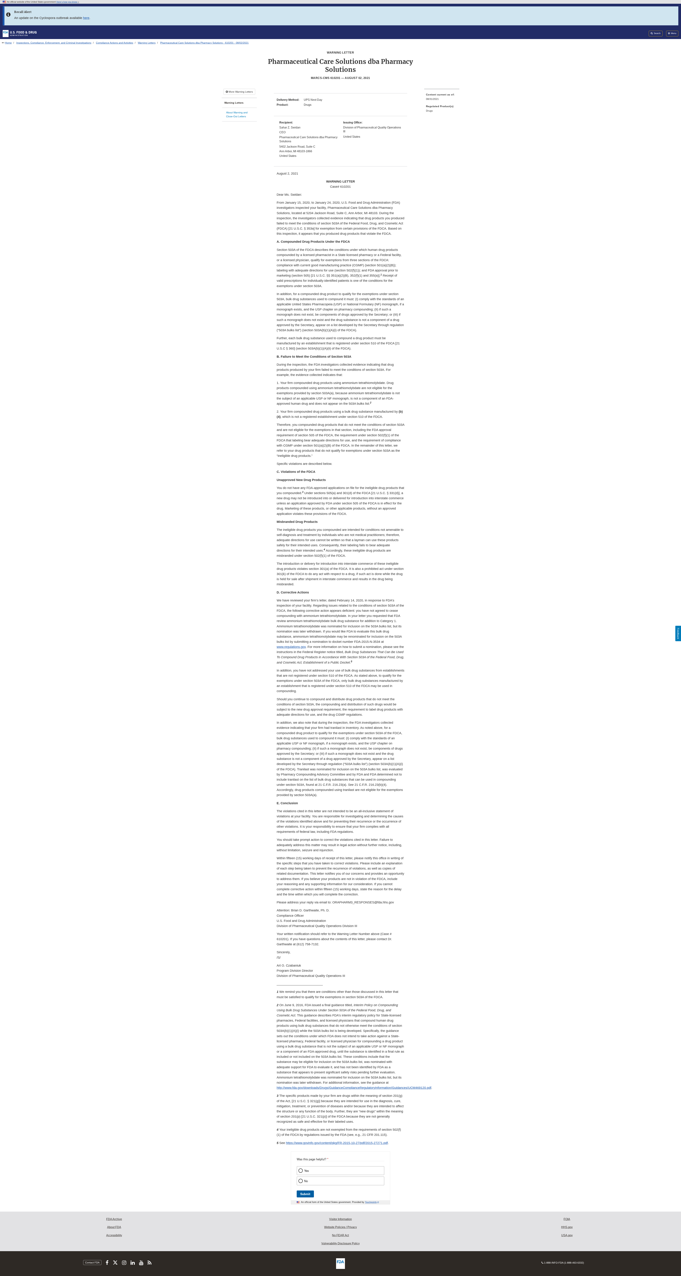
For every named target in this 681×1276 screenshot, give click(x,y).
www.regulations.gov (291, 647)
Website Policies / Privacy (340, 1227)
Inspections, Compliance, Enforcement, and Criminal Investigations (53, 42)
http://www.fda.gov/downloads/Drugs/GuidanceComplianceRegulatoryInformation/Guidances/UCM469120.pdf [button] (354, 1088)
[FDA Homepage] (20, 33)
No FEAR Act (340, 1235)
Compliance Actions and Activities (114, 42)
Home (8, 42)
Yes (306, 1170)
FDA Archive (114, 1219)
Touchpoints (371, 1202)
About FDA (114, 1227)
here (86, 18)
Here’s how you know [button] (67, 2)
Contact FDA (92, 1262)
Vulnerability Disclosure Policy (340, 1243)
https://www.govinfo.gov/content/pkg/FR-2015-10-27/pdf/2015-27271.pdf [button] (337, 1143)
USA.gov (567, 1235)
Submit (305, 1194)
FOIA (567, 1219)
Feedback (678, 633)
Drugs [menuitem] (429, 110)
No (306, 1181)
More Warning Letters (240, 91)
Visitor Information (340, 1219)
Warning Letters (147, 42)
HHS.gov (567, 1227)
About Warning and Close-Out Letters (237, 114)
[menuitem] (441, 98)
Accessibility (114, 1235)
